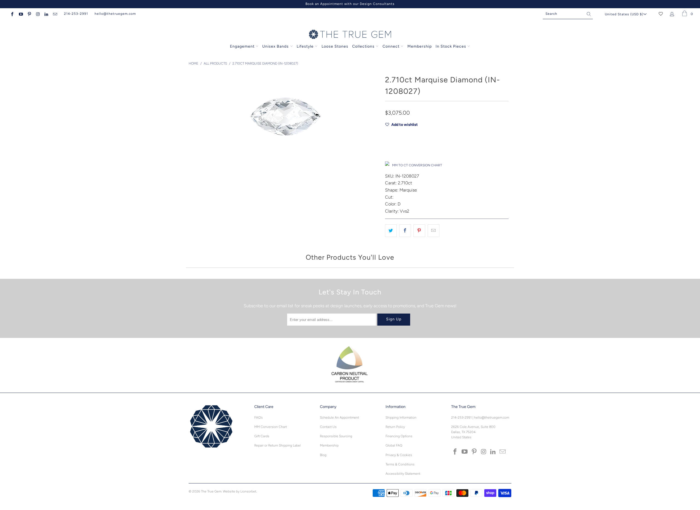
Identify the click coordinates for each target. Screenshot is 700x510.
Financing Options (399, 436)
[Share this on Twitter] (391, 230)
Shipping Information (401, 417)
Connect (391, 46)
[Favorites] (661, 13)
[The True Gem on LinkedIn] (46, 14)
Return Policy (395, 427)
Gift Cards (261, 436)
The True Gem (211, 491)
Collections (364, 46)
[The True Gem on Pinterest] (29, 14)
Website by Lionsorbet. (240, 491)
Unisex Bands (275, 46)
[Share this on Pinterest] (419, 230)
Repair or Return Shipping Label (277, 445)
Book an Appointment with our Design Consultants (350, 4)
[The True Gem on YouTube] (20, 14)
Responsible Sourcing (336, 436)
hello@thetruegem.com (115, 14)
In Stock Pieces (451, 46)
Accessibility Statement (403, 474)
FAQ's (258, 417)
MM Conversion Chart (270, 427)
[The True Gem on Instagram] (37, 14)
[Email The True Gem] (54, 14)
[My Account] (673, 13)
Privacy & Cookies (399, 455)
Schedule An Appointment (339, 417)
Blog (323, 455)
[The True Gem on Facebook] (12, 14)
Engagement (242, 46)
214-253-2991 (76, 14)
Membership (419, 46)
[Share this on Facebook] (405, 230)
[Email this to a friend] (433, 230)
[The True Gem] (350, 35)
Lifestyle (305, 46)
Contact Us (328, 427)
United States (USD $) (624, 14)
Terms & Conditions (400, 464)
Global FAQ (394, 445)
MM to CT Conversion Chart (417, 165)
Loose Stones (335, 46)
